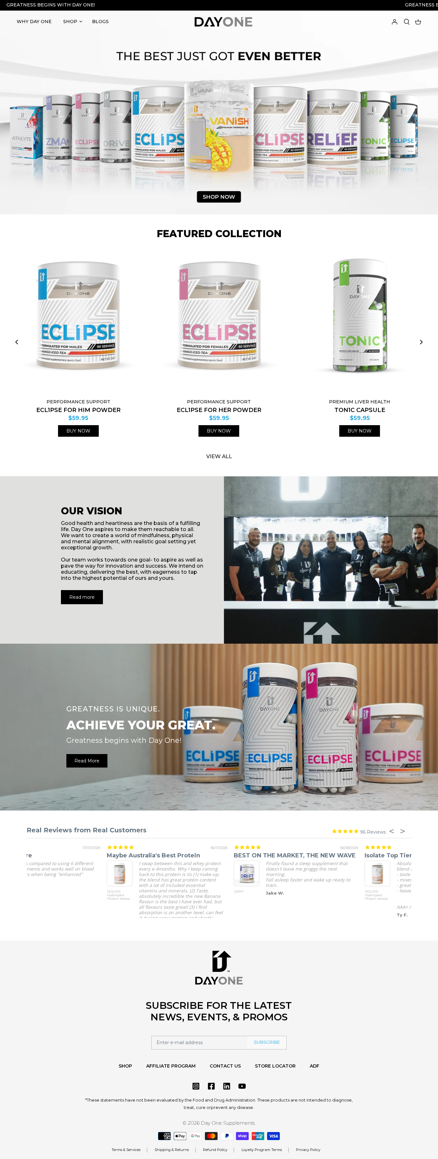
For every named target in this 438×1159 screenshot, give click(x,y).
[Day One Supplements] (223, 22)
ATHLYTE (161, 892)
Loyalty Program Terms (261, 1149)
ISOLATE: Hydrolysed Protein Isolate (38, 895)
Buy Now (78, 431)
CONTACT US (225, 1066)
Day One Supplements (228, 1123)
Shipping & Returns (172, 1149)
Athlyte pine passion (185, 855)
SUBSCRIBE (267, 1042)
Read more (82, 597)
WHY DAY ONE (34, 21)
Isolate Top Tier (50, 855)
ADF (314, 1066)
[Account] (395, 21)
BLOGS (100, 21)
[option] (219, 109)
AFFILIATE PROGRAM (171, 1066)
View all (219, 456)
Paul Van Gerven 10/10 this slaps (329, 855)
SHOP (70, 21)
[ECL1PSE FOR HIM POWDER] (78, 322)
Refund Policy (215, 1149)
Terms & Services (126, 1149)
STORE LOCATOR (275, 1066)
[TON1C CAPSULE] (359, 322)
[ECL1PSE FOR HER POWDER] (219, 322)
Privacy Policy (308, 1149)
